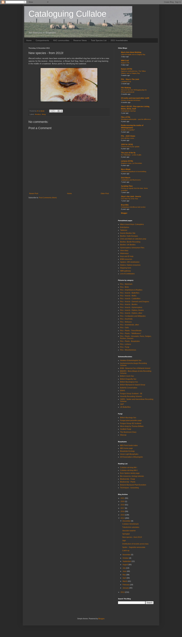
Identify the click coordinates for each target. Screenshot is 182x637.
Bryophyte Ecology (127, 451)
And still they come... (128, 138)
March (125, 581)
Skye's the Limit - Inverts (131, 196)
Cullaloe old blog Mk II (128, 470)
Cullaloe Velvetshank (130, 524)
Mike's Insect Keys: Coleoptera (132, 224)
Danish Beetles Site (127, 233)
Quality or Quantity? (128, 130)
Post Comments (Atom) (48, 198)
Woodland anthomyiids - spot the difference (136, 119)
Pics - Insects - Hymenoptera (131, 307)
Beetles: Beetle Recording (130, 242)
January (126, 588)
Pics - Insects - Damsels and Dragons (134, 302)
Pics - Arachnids (126, 319)
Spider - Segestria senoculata (133, 547)
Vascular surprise (129, 531)
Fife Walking (126, 88)
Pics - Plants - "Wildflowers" (130, 333)
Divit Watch (125, 178)
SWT (122, 404)
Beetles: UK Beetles (128, 245)
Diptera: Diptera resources (130, 265)
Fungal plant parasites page (131, 420)
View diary (124, 251)
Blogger (124, 213)
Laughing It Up (126, 81)
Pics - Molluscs (126, 322)
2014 (123, 518)
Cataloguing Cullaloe (67, 13)
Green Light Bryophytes (129, 454)
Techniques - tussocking (129, 488)
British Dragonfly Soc (128, 379)
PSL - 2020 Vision (128, 136)
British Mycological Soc (129, 382)
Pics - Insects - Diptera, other (131, 313)
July (124, 568)
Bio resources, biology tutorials (132, 476)
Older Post (105, 194)
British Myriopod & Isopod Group (132, 385)
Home (29, 40)
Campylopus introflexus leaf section (133, 207)
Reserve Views (80, 40)
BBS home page (126, 448)
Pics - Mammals (126, 284)
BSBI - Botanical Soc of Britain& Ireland (135, 368)
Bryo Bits (125, 205)
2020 (123, 501)
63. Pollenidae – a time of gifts (131, 155)
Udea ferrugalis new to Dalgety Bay (133, 54)
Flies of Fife (125, 117)
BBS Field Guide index (129, 445)
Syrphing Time (127, 186)
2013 (123, 592)
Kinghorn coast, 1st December (131, 163)
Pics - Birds (124, 287)
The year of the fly (128, 153)
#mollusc (38, 114)
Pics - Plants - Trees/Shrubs (130, 331)
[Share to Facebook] (58, 111)
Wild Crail (125, 61)
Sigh (124, 541)
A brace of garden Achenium (130, 100)
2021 (123, 498)
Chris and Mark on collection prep (133, 239)
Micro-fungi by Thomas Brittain (132, 426)
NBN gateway (125, 271)
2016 (123, 511)
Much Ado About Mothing (131, 52)
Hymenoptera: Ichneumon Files (132, 248)
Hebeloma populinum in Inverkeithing (133, 171)
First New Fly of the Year (129, 198)
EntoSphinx (124, 227)
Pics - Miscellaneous (128, 350)
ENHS (122, 391)
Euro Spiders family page (130, 473)
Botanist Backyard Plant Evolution (133, 485)
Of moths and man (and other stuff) (135, 98)
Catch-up (125, 551)
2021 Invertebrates (119, 40)
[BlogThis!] (53, 111)
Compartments (42, 40)
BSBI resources (126, 259)
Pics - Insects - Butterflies (129, 293)
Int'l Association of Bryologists (131, 457)
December (127, 521)
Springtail (126, 534)
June (125, 571)
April (125, 578)
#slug (44, 114)
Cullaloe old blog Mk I (128, 468)
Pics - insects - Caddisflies (130, 299)
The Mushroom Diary (128, 432)
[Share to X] (56, 111)
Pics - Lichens (125, 344)
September (127, 561)
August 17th (125, 63)
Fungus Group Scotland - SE (131, 394)
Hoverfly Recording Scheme (131, 396)
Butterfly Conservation (128, 388)
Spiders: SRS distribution (129, 262)
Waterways (124, 253)
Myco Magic (126, 169)
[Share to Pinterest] (61, 111)
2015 (123, 515)
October (126, 558)
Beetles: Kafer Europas (129, 236)
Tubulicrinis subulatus (130, 527)
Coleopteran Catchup (128, 111)
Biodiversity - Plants (127, 482)
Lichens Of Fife (127, 161)
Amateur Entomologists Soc (130, 360)
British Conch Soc (127, 376)
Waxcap (123, 435)
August (125, 565)
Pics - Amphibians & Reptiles (131, 290)
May (124, 575)
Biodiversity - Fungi (127, 479)
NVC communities (61, 40)
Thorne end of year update (130, 146)
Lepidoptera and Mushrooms (131, 180)
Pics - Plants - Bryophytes (130, 341)
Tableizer (123, 230)
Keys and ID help (126, 256)
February (126, 585)
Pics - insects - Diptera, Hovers (132, 310)
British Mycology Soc (128, 418)
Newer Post (33, 194)
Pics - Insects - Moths (128, 296)
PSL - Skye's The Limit (130, 79)
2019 (123, 505)
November (127, 555)
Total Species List (98, 40)
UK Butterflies (125, 407)
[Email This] (50, 111)
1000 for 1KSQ (127, 144)
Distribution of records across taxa (135, 544)
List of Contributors (127, 274)
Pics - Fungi (124, 347)
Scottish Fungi (125, 429)
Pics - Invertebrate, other (129, 325)
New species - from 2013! (132, 537)
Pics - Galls (124, 328)
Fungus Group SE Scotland (130, 423)
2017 (123, 508)
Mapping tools (125, 268)
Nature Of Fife (126, 69)
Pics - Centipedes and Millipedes (133, 316)
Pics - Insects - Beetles (128, 304)
